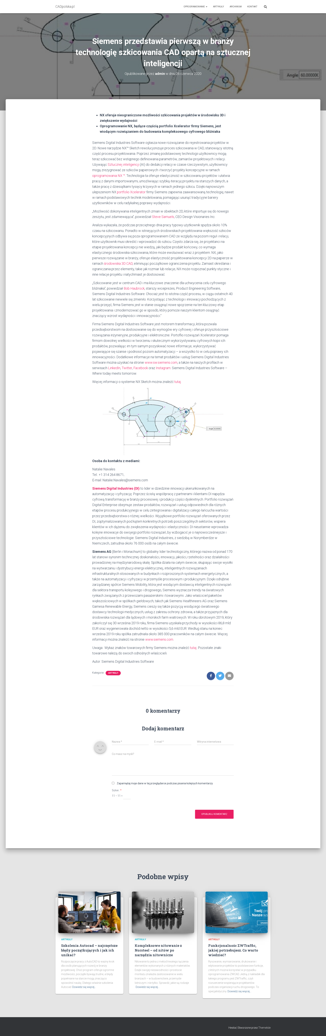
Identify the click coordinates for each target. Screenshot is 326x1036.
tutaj (177, 382)
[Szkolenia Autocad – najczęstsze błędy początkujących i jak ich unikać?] (89, 911)
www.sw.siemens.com (161, 362)
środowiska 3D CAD (118, 263)
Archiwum (236, 6)
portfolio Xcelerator (131, 192)
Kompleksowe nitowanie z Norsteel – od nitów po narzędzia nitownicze (158, 950)
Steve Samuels (163, 217)
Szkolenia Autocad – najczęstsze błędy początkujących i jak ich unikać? (89, 950)
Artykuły (218, 6)
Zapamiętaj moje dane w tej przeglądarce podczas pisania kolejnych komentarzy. (165, 783)
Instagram (163, 368)
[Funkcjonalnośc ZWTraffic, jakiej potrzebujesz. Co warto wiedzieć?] (236, 911)
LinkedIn (114, 368)
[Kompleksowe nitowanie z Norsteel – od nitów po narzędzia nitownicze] (163, 911)
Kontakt (252, 6)
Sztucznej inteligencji (123, 164)
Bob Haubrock (134, 288)
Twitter (127, 368)
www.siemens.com (159, 639)
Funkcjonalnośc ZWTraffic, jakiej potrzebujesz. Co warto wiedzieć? (233, 950)
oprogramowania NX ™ (108, 176)
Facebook (140, 368)
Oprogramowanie (194, 6)
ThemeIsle (264, 1027)
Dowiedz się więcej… (84, 986)
